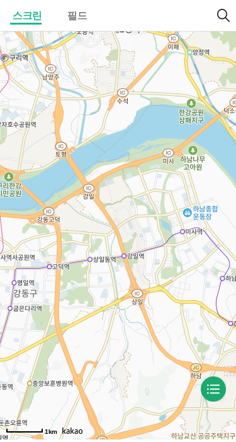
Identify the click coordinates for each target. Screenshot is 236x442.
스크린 (27, 15)
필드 (77, 15)
